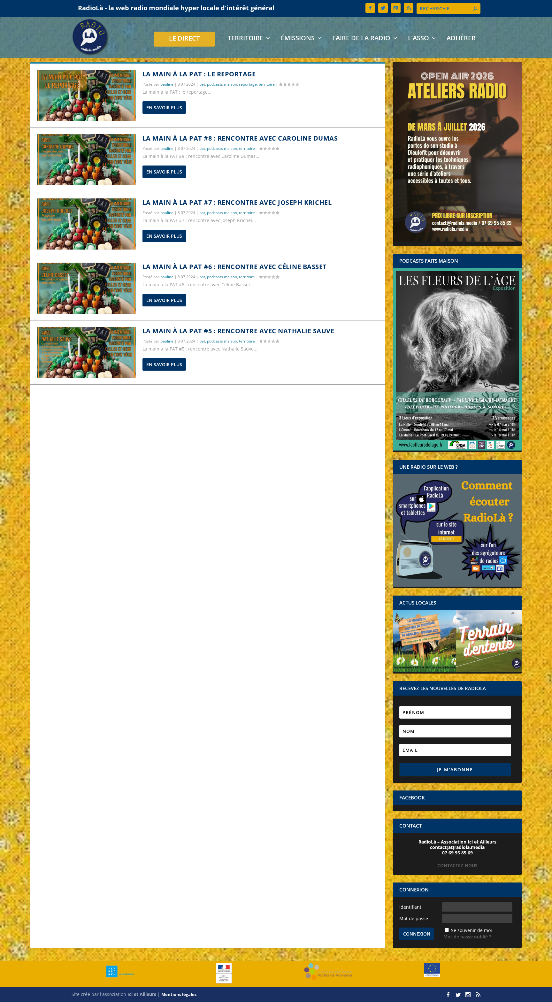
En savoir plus (164, 107)
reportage (248, 84)
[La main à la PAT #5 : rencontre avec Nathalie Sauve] (86, 352)
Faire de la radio (361, 38)
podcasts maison (222, 84)
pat (202, 84)
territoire (267, 84)
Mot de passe (413, 918)
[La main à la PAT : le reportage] (86, 95)
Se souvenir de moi (471, 930)
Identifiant (410, 907)
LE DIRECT (184, 39)
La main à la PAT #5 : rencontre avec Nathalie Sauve (238, 331)
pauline (166, 84)
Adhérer (461, 38)
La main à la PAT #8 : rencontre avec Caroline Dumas (240, 138)
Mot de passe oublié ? (467, 937)
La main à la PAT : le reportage (199, 74)
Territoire (245, 38)
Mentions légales (178, 994)
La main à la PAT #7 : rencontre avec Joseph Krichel (237, 202)
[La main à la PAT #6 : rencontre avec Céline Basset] (86, 288)
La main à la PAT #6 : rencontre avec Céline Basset (234, 266)
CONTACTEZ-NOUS (457, 865)
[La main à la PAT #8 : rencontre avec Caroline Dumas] (86, 159)
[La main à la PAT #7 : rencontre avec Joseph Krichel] (86, 224)
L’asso (418, 38)
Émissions (298, 38)
